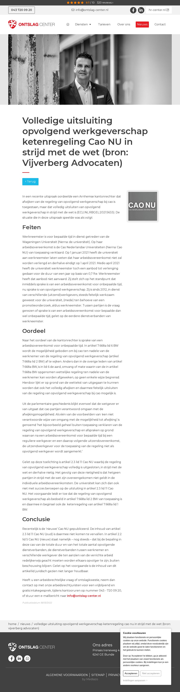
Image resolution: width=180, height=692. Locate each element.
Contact (160, 24)
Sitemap (98, 675)
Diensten (81, 24)
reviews (104, 2)
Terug (31, 181)
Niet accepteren (151, 673)
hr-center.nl (157, 10)
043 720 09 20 (21, 10)
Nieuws (142, 24)
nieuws (25, 624)
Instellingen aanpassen (134, 680)
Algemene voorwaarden (67, 675)
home (12, 624)
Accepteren (131, 673)
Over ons (123, 24)
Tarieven (104, 24)
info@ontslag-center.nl (91, 10)
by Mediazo (90, 679)
